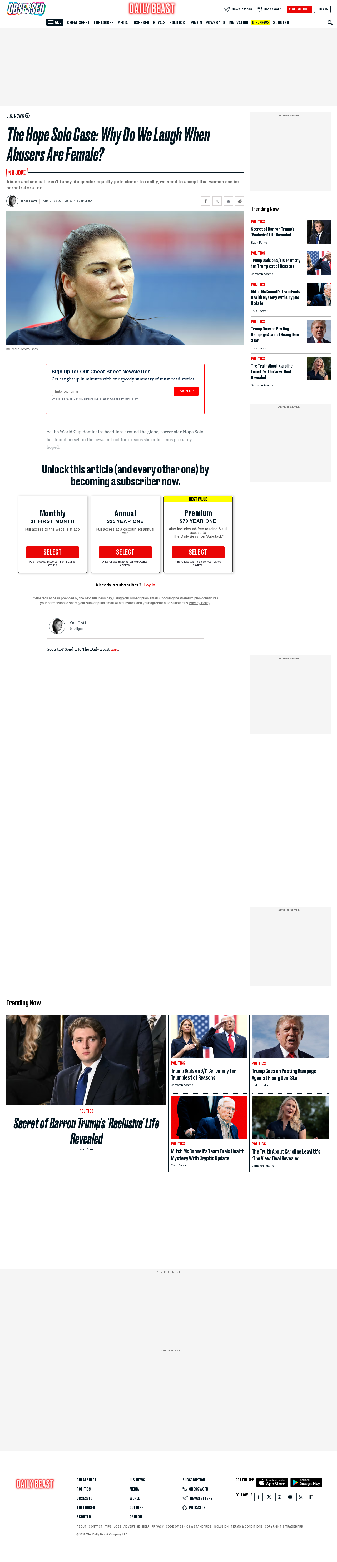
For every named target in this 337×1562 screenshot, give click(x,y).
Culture (136, 1508)
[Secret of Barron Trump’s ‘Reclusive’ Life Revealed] (319, 242)
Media (122, 22)
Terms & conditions (246, 1526)
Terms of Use (107, 399)
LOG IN (322, 9)
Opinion (195, 22)
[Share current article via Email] (228, 201)
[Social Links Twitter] (269, 1498)
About (82, 1526)
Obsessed (140, 22)
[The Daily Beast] (152, 9)
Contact (96, 1526)
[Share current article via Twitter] (217, 201)
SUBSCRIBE (299, 9)
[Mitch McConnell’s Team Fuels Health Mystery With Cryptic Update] (319, 305)
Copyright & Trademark (284, 1526)
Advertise (131, 1526)
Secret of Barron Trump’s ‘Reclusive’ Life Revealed (86, 1131)
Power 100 (215, 22)
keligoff (78, 629)
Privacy (158, 1526)
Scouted (281, 22)
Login (149, 584)
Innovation (238, 22)
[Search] (330, 22)
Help (146, 1526)
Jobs (117, 1526)
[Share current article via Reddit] (239, 201)
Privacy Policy (129, 399)
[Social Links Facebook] (258, 1498)
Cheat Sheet (78, 22)
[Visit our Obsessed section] (43, 9)
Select (52, 552)
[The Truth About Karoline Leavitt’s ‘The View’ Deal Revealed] (319, 379)
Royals (159, 22)
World (135, 1498)
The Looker (103, 22)
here (114, 649)
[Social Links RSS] (300, 1498)
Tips (108, 1526)
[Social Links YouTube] (290, 1498)
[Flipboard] (311, 1498)
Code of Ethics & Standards (188, 1526)
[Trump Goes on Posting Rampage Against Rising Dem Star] (319, 342)
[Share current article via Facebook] (205, 201)
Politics (177, 22)
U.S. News (260, 22)
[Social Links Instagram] (279, 1498)
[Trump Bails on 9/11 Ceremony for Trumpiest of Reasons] (319, 273)
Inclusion (221, 1526)
